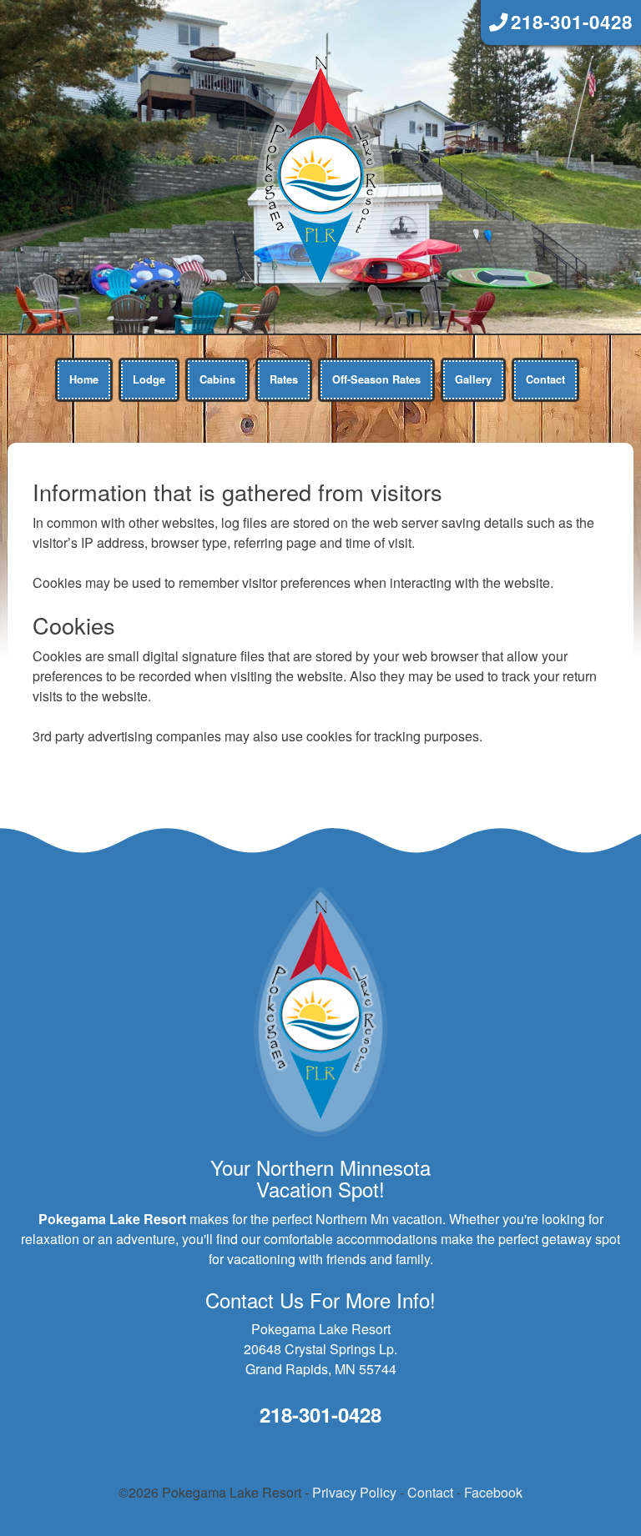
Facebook (493, 1492)
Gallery (473, 379)
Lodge (149, 379)
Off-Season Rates (376, 379)
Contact (545, 379)
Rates (284, 379)
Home (83, 379)
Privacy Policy (354, 1492)
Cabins (217, 379)
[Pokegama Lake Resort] (320, 169)
